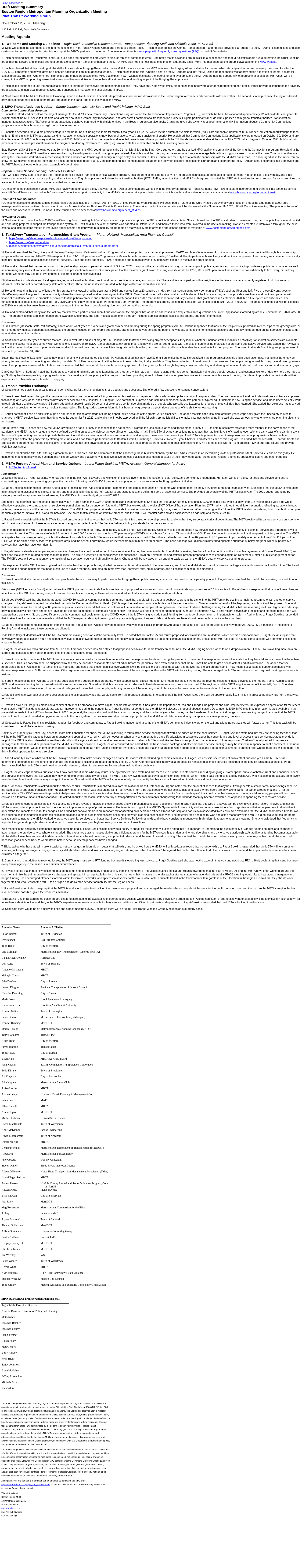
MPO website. (268, 61)
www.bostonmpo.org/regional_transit (253, 192)
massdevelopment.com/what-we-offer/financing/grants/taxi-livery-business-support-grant (63, 245)
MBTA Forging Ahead (22, 467)
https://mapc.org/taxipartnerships (29, 242)
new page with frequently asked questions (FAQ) (169, 51)
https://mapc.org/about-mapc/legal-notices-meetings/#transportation (50, 238)
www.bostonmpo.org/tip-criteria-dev (227, 227)
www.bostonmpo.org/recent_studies (118, 210)
